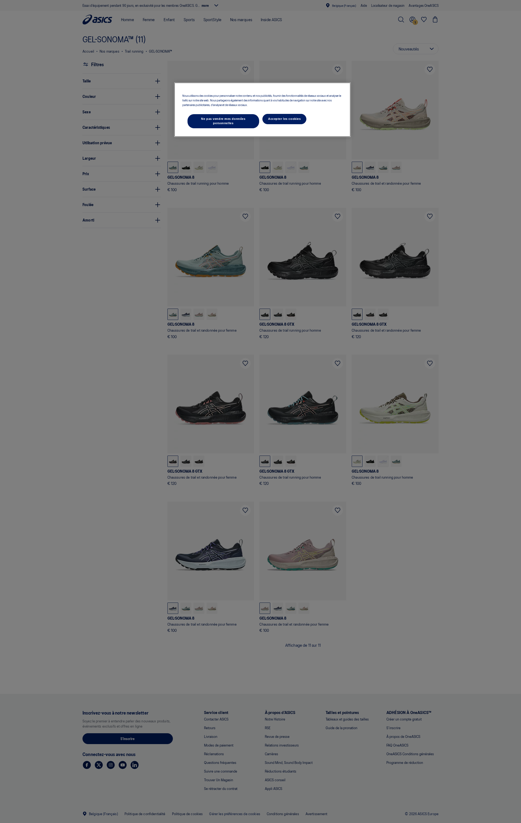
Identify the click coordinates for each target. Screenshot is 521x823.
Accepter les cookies (284, 118)
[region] (262, 109)
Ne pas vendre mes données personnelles (223, 121)
